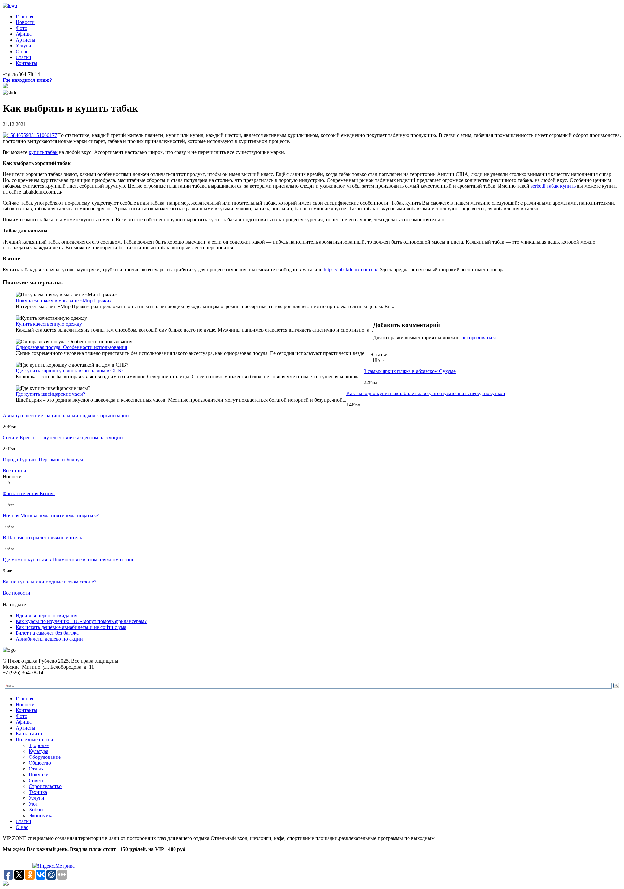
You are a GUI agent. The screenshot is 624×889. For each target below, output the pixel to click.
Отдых (36, 768)
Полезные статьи (34, 739)
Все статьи (14, 470)
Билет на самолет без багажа (47, 633)
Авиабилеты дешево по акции (49, 639)
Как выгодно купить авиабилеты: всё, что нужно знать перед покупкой (425, 393)
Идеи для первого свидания (46, 615)
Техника (38, 792)
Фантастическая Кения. (29, 493)
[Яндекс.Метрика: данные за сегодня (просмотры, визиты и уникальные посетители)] (53, 866)
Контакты (26, 63)
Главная (24, 16)
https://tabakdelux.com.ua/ (350, 269)
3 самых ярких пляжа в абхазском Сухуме (410, 371)
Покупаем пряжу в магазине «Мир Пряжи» (64, 300)
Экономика (41, 815)
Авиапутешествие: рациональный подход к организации (66, 415)
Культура (38, 751)
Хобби (36, 809)
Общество (40, 763)
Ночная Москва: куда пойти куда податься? (51, 515)
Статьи (23, 57)
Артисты (25, 40)
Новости (25, 22)
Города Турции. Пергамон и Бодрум (43, 459)
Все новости (16, 592)
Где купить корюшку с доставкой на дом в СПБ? (69, 370)
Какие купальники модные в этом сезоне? (49, 581)
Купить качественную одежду (49, 324)
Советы (37, 780)
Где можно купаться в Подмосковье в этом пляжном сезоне (68, 559)
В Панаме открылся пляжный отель (42, 537)
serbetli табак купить (553, 186)
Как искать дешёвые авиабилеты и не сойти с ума (71, 627)
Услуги (23, 45)
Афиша (24, 34)
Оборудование (45, 757)
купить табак (43, 152)
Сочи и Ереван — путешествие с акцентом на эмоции (63, 437)
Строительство (45, 786)
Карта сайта (29, 733)
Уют (33, 804)
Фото (21, 28)
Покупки (39, 774)
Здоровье (39, 745)
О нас (22, 51)
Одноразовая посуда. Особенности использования (71, 347)
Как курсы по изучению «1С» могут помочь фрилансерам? (81, 621)
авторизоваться (479, 337)
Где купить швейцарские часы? (50, 394)
